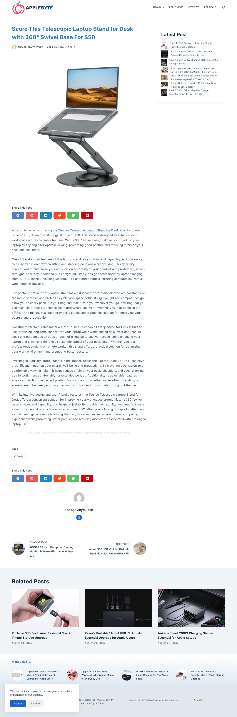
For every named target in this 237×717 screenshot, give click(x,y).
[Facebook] (18, 215)
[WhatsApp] (73, 215)
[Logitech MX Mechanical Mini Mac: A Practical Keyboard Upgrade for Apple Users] (17, 675)
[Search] (223, 7)
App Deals (210, 7)
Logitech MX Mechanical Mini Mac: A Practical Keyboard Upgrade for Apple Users (42, 675)
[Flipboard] (87, 215)
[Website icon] (79, 517)
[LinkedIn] (46, 215)
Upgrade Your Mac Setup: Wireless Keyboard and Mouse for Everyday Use (97, 675)
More (199, 699)
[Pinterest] (32, 215)
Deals (157, 7)
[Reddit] (60, 215)
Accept (18, 703)
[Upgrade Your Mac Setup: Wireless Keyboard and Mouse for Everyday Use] (72, 675)
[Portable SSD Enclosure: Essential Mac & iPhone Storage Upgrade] (45, 608)
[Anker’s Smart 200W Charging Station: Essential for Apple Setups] (191, 608)
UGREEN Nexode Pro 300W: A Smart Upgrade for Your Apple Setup (152, 675)
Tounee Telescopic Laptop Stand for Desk (88, 230)
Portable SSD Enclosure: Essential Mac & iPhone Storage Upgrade (207, 675)
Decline (35, 703)
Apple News (176, 7)
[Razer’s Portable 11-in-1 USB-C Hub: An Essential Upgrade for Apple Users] (118, 608)
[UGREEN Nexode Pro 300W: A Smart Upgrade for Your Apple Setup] (126, 675)
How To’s (193, 7)
